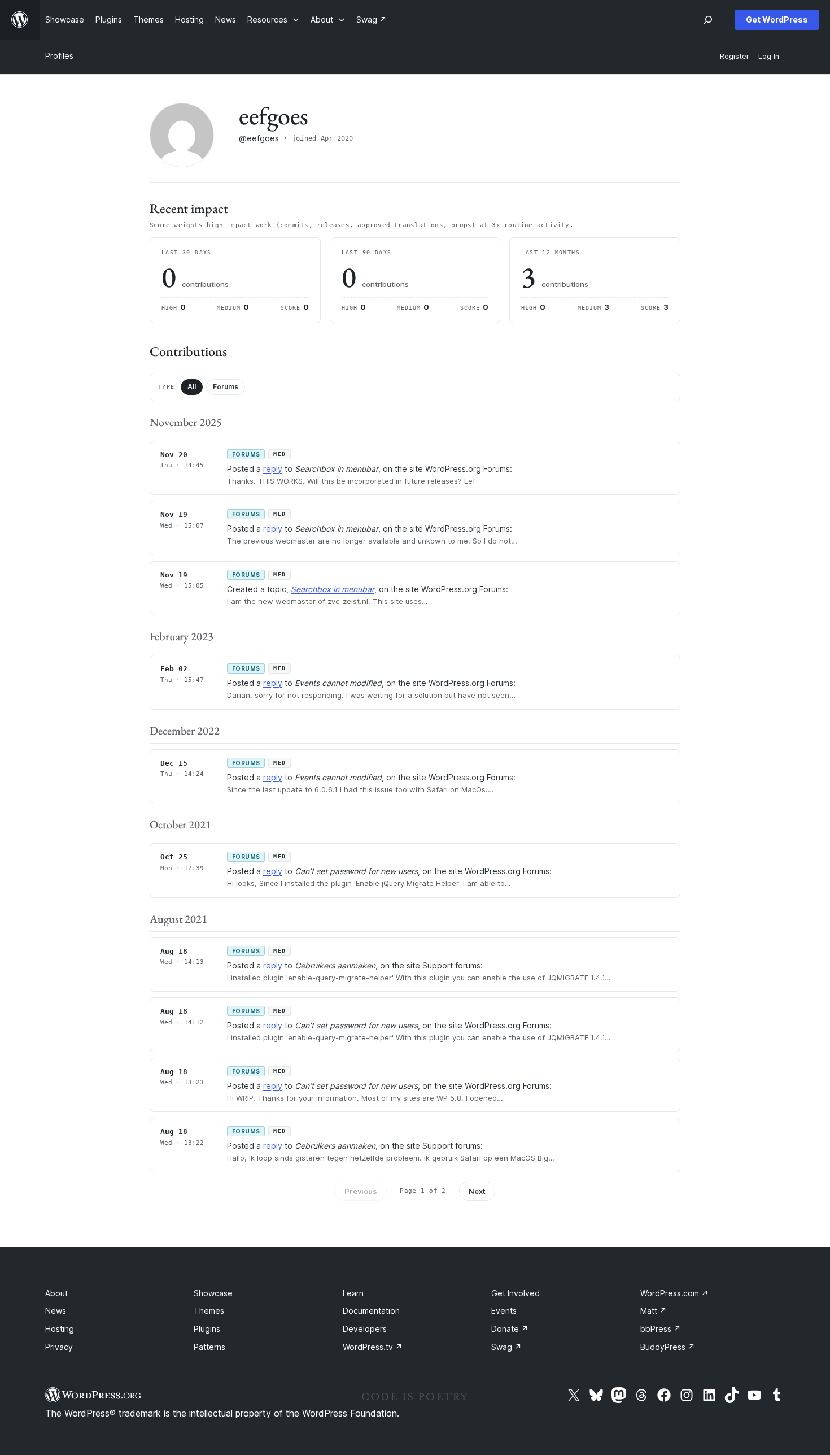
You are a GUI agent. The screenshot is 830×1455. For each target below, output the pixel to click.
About (56, 1293)
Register (734, 56)
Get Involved (515, 1293)
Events (504, 1310)
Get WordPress (777, 19)
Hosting (59, 1329)
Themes (209, 1310)
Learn (353, 1293)
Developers (365, 1329)
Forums (225, 387)
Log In (768, 56)
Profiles (59, 55)
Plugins (207, 1329)
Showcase (213, 1293)
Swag (506, 1347)
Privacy (59, 1347)
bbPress (660, 1329)
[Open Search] (708, 20)
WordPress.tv (373, 1347)
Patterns (209, 1347)
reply (272, 469)
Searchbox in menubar (332, 589)
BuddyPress (667, 1347)
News (55, 1310)
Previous (360, 1191)
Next (477, 1191)
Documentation (371, 1310)
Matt (653, 1310)
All (191, 387)
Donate (509, 1329)
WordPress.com (674, 1293)
